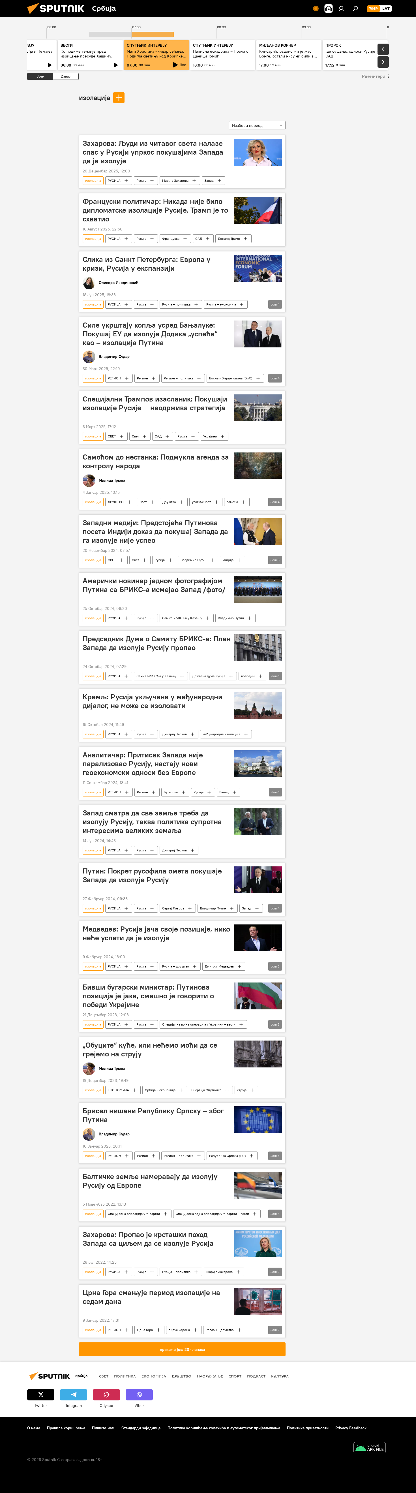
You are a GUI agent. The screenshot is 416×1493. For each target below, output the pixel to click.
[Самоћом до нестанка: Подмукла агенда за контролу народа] (258, 465)
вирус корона (179, 1330)
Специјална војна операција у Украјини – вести (198, 1024)
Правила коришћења (66, 1427)
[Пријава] (341, 8)
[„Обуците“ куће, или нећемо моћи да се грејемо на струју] (258, 1054)
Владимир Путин (194, 560)
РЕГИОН (114, 378)
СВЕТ (112, 436)
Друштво (169, 502)
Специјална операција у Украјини (134, 1214)
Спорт (235, 1376)
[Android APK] (369, 1448)
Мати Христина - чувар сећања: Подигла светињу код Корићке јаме (155, 56)
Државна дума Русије (208, 676)
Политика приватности (308, 1427)
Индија (227, 560)
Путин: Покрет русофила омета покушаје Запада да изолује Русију (152, 875)
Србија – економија (160, 1090)
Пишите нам (103, 1427)
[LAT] (386, 8)
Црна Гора (145, 1330)
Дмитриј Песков (174, 734)
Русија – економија (221, 304)
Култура (280, 1376)
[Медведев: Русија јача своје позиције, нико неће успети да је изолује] (258, 937)
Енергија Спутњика (206, 1090)
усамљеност (201, 502)
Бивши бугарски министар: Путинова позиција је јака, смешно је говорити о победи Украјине (148, 995)
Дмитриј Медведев (219, 966)
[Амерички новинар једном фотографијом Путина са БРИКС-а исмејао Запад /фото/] (258, 589)
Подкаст (256, 1376)
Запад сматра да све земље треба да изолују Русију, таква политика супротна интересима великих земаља (152, 821)
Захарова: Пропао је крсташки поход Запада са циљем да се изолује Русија (148, 1239)
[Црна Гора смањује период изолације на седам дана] (258, 1301)
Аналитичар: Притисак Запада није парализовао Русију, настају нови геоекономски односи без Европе (143, 763)
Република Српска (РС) (227, 1156)
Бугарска (171, 792)
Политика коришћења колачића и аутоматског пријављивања (224, 1427)
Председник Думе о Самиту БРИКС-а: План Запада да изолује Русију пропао (157, 643)
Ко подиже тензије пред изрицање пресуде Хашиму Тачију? (86, 56)
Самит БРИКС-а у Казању (182, 618)
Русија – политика (176, 304)
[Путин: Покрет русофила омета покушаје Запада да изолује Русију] (258, 879)
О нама (33, 1427)
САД (198, 238)
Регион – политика (178, 378)
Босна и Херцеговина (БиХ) (230, 378)
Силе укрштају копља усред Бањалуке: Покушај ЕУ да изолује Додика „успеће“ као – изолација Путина (150, 334)
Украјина (210, 436)
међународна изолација (221, 734)
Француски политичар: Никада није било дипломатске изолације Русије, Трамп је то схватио (155, 210)
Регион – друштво (220, 1330)
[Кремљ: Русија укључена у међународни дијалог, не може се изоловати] (258, 705)
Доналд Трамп (229, 238)
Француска (170, 238)
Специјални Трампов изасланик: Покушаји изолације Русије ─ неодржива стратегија (155, 403)
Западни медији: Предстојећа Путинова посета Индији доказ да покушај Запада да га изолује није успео (155, 531)
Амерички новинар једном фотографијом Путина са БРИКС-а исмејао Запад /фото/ (154, 585)
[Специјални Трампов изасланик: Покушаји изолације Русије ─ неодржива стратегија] (258, 407)
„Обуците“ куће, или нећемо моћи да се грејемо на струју (150, 1049)
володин (248, 676)
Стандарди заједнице (141, 1427)
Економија (153, 1376)
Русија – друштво (175, 966)
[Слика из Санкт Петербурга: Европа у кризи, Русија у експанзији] (258, 268)
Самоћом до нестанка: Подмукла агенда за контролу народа (156, 461)
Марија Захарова (175, 180)
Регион (142, 378)
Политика (125, 1376)
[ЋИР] (373, 8)
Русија (141, 180)
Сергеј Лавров (173, 908)
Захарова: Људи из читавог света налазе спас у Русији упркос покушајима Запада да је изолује (153, 152)
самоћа (232, 502)
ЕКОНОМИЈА (118, 1090)
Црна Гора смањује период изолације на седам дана (151, 1297)
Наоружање (210, 1376)
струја (241, 1090)
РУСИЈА (114, 180)
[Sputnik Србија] (58, 15)
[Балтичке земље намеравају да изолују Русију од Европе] (258, 1185)
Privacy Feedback (350, 1427)
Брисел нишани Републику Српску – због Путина (153, 1115)
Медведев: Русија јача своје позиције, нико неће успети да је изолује (156, 933)
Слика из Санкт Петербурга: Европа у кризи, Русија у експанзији (147, 264)
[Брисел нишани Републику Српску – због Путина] (258, 1119)
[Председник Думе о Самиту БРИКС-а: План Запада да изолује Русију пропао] (258, 647)
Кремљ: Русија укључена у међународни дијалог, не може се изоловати (152, 701)
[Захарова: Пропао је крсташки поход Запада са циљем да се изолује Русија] (258, 1243)
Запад (209, 180)
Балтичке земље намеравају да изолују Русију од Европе (150, 1181)
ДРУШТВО (116, 502)
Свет (135, 436)
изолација (94, 97)
